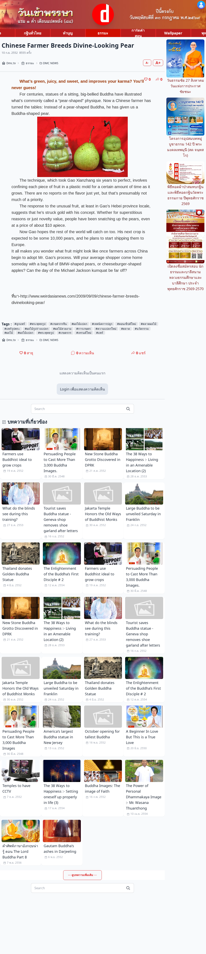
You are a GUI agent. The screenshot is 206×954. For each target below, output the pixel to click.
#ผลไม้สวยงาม (62, 329)
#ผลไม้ (8, 333)
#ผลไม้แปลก (79, 324)
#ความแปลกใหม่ (106, 329)
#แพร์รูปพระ (12, 329)
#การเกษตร (83, 329)
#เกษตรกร (65, 333)
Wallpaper (173, 33)
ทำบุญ (68, 33)
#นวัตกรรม (142, 329)
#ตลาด (125, 329)
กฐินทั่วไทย (32, 33)
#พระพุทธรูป (37, 324)
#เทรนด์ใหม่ (83, 333)
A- (147, 63)
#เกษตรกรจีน (58, 324)
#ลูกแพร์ (19, 324)
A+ (158, 62)
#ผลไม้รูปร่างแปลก (36, 329)
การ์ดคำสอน (138, 33)
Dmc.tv (11, 63)
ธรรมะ (103, 33)
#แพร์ (99, 333)
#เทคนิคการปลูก (102, 324)
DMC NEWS (50, 63)
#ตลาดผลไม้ (148, 324)
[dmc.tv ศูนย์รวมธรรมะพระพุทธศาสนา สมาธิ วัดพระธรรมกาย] (103, 14)
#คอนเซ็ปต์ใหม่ (126, 324)
